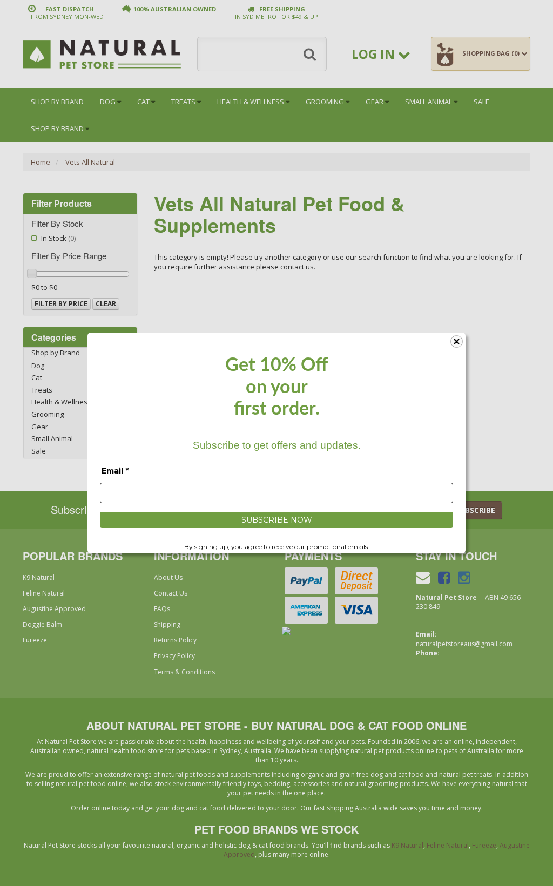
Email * (115, 471)
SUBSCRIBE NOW (276, 520)
